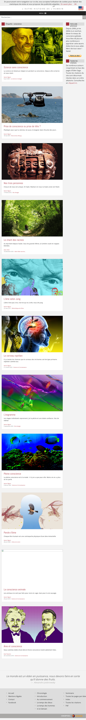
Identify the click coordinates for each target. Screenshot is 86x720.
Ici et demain (42, 709)
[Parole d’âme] (32, 511)
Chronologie (42, 693)
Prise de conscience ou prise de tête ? (22, 126)
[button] (41, 13)
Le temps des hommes (46, 706)
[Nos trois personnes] (32, 161)
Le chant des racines (14, 239)
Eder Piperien (7, 654)
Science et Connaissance (20, 367)
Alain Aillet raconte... (20, 251)
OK (75, 4)
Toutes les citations (73, 702)
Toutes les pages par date (75, 696)
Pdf (67, 706)
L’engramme (9, 414)
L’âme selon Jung (12, 298)
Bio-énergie (16, 192)
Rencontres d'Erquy (16, 135)
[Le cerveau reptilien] (32, 334)
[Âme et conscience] (32, 624)
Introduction (42, 696)
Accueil (11, 693)
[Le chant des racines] (32, 218)
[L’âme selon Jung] (32, 277)
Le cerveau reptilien (13, 355)
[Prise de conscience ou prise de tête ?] (32, 104)
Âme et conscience (13, 646)
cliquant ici (72, 83)
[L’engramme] (32, 393)
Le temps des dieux (44, 702)
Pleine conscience (12, 473)
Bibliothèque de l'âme (18, 308)
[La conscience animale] (32, 567)
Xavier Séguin (7, 77)
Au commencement (44, 699)
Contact (11, 699)
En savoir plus (66, 4)
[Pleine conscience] (32, 452)
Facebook (12, 702)
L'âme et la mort (16, 542)
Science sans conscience (16, 67)
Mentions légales (15, 696)
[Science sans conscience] (32, 45)
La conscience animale (15, 589)
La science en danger (16, 79)
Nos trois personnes (13, 183)
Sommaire (70, 693)
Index (68, 699)
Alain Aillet (7, 250)
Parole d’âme (10, 532)
